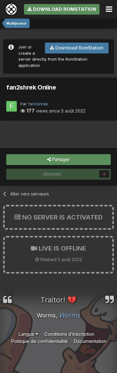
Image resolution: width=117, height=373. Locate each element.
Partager (60, 159)
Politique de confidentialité (39, 341)
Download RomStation (64, 9)
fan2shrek (38, 103)
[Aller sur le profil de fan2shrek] (11, 106)
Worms (69, 315)
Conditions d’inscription (69, 334)
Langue (27, 334)
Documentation (90, 341)
